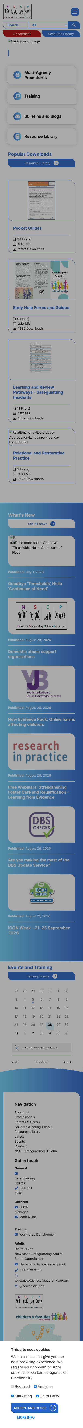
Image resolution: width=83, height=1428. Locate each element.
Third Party (49, 1396)
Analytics (45, 1386)
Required (22, 1386)
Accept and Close (29, 1408)
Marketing (23, 1396)
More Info (26, 1417)
